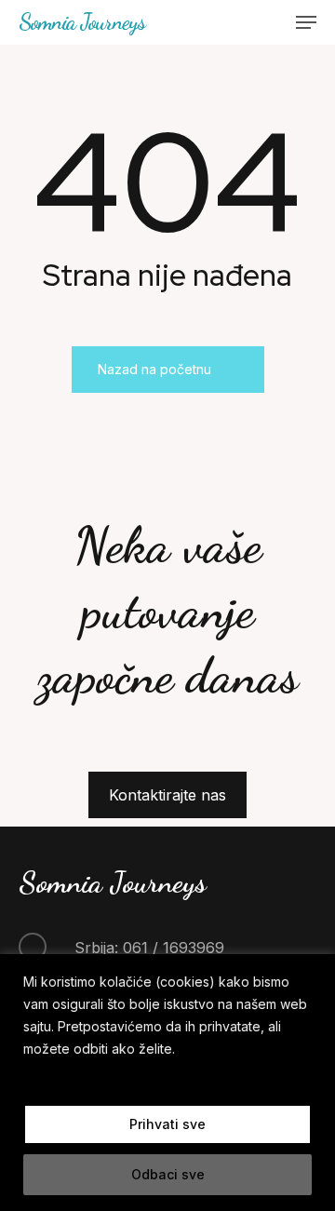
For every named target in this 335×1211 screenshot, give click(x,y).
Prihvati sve (167, 1124)
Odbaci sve (168, 1174)
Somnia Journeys (82, 22)
